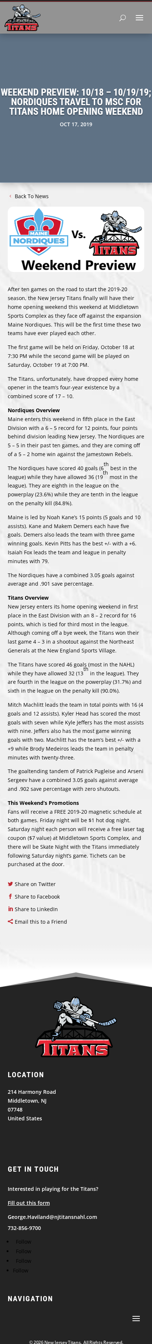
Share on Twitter (35, 884)
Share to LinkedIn (36, 909)
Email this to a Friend (41, 921)
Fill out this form (29, 1202)
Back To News (32, 196)
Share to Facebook (37, 896)
